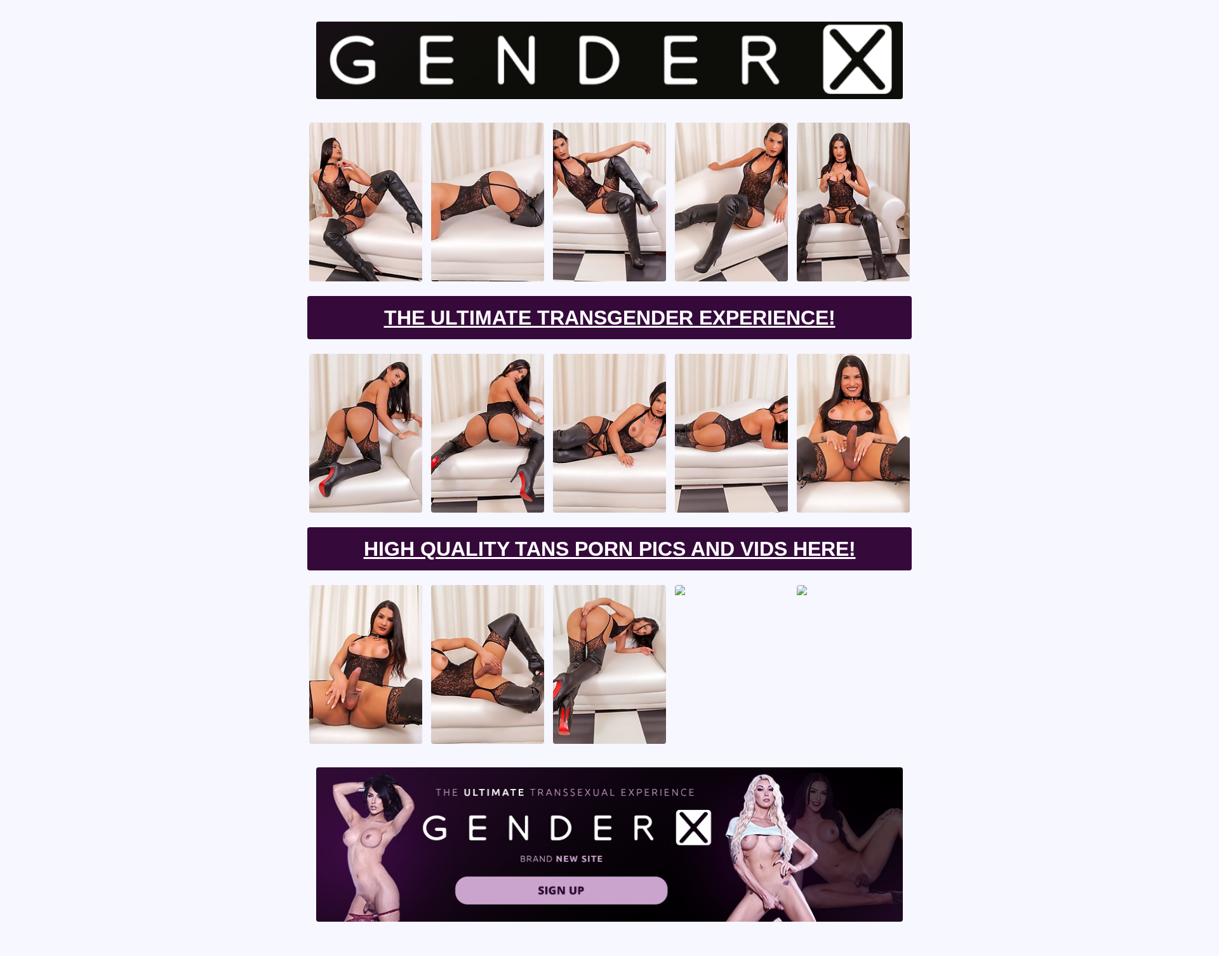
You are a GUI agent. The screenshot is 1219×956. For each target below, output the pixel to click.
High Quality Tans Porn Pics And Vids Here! (610, 548)
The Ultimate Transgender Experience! (610, 317)
